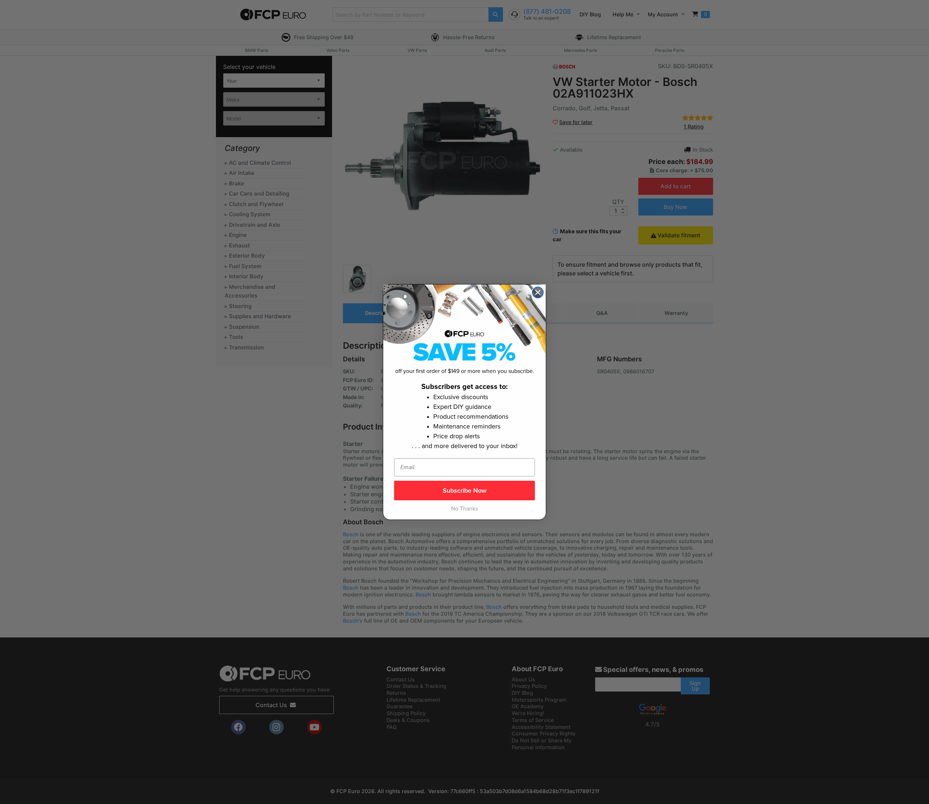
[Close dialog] (537, 292)
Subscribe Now (465, 491)
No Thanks (464, 508)
